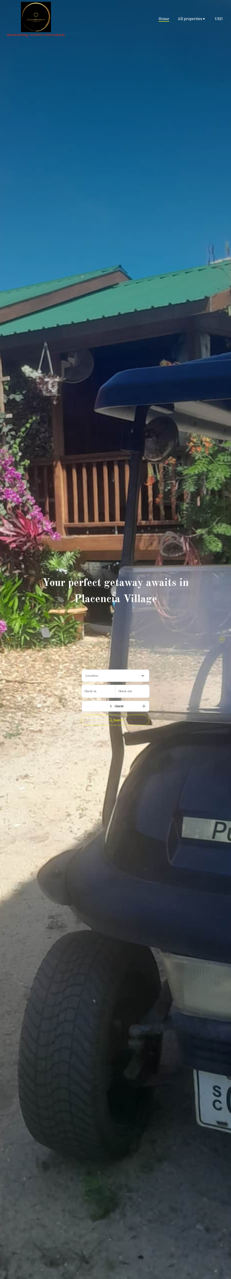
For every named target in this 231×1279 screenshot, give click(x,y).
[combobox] (115, 675)
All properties (191, 19)
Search (118, 720)
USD (219, 19)
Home (164, 19)
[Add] (144, 706)
